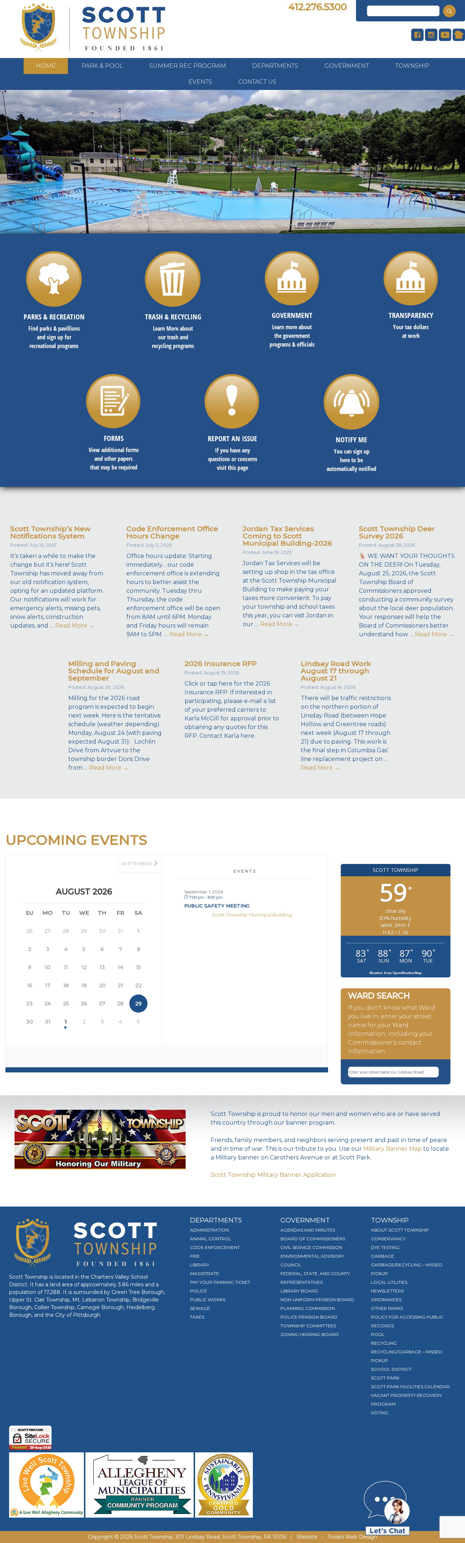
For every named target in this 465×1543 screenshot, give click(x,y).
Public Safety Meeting (217, 906)
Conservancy (388, 1238)
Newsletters (387, 1291)
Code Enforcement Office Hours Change (172, 532)
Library (199, 1264)
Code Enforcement (215, 1247)
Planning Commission (307, 1308)
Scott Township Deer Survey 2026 (397, 532)
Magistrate (204, 1273)
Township (412, 65)
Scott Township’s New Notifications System (50, 532)
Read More (74, 625)
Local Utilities (389, 1282)
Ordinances (386, 1299)
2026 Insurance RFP (221, 663)
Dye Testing (385, 1247)
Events (200, 81)
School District (391, 1369)
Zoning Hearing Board (309, 1334)
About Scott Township (400, 1230)
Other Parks (387, 1308)
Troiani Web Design (352, 1537)
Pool (378, 1334)
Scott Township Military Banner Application (273, 1174)
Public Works (207, 1299)
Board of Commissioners (312, 1238)
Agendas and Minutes (307, 1230)
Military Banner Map (392, 1148)
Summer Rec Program (187, 65)
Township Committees (308, 1325)
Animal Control (210, 1238)
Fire (195, 1256)
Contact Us (257, 81)
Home (46, 65)
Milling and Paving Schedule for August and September (113, 670)
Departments (275, 65)
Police (198, 1291)
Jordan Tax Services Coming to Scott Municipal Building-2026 (287, 535)
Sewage (200, 1308)
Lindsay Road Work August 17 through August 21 (336, 670)
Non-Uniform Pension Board (317, 1299)
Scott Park (385, 1378)
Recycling (384, 1343)
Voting (379, 1412)
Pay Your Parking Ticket (220, 1282)
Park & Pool (102, 65)
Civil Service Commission (311, 1247)
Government (346, 65)
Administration (209, 1230)
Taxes (197, 1317)
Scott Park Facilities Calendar (410, 1386)
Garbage (382, 1256)
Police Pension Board (308, 1317)
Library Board (299, 1291)
